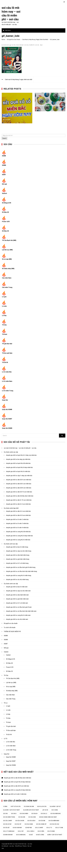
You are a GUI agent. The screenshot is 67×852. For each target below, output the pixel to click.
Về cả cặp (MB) (7, 259)
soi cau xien (32, 817)
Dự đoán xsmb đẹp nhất (11, 508)
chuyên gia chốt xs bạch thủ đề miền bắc (18, 463)
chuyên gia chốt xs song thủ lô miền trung (18, 575)
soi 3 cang (54, 810)
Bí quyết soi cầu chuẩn (10, 623)
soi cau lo (44, 813)
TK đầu (4, 325)
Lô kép (4, 315)
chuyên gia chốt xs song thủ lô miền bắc (18, 540)
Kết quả (4, 184)
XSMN (4, 165)
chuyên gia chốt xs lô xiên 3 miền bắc (17, 523)
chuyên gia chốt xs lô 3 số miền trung (17, 563)
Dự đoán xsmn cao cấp (11, 583)
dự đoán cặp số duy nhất (31, 810)
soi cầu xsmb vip (41, 824)
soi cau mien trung (9, 817)
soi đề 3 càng (40, 834)
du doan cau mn (29, 806)
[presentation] (59, 95)
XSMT (4, 174)
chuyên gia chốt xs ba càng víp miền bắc (18, 459)
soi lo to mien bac (8, 831)
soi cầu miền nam (54, 820)
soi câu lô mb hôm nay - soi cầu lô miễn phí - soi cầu (25, 45)
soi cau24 (34, 813)
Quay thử (5, 400)
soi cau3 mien (24, 813)
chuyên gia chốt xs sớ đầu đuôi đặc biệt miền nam (21, 611)
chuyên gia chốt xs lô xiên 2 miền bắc (49, 105)
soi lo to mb (59, 827)
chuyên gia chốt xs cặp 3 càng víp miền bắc (19, 475)
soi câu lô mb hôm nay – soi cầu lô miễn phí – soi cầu (20, 448)
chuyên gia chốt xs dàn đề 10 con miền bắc (19, 492)
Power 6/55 (6, 221)
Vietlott (4, 193)
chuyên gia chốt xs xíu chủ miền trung (17, 579)
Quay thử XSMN (7, 428)
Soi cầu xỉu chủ (54, 824)
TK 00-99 (5, 362)
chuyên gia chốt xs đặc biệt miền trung (17, 555)
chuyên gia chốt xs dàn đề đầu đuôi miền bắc (19, 496)
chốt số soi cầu (16, 806)
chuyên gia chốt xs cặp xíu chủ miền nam (18, 591)
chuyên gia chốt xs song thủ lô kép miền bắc (19, 536)
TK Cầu (6, 675)
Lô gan (4, 297)
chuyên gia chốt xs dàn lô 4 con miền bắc (18, 504)
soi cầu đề (6, 827)
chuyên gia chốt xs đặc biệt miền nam (17, 595)
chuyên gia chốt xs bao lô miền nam (16, 587)
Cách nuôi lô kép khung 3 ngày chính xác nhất (18, 79)
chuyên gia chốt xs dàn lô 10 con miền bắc (19, 500)
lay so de (45, 810)
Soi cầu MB (42, 820)
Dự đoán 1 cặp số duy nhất (11, 810)
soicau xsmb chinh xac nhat (48, 817)
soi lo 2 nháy (39, 827)
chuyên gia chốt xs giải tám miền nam (17, 599)
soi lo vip (21, 831)
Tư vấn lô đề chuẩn (9, 627)
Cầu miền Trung (7, 287)
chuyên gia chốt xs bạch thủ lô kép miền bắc (19, 467)
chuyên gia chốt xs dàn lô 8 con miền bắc (18, 515)
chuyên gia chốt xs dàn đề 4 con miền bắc (18, 480)
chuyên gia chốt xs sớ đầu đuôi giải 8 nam (19, 607)
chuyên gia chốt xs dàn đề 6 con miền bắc (18, 484)
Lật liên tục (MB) (7, 250)
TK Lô (5, 703)
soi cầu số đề (7, 824)
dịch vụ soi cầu (41, 806)
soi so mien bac (21, 834)
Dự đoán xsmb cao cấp (11, 452)
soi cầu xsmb (29, 824)
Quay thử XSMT (7, 419)
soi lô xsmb (51, 831)
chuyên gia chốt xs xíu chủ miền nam (17, 619)
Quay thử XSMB (7, 409)
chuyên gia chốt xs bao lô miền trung (17, 547)
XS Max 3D (5, 231)
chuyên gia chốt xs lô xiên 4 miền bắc (17, 527)
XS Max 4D (5, 212)
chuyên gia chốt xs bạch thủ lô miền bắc (18, 471)
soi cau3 (13, 813)
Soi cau (5, 813)
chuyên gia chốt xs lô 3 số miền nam (17, 603)
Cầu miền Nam (6, 278)
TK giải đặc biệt (7, 343)
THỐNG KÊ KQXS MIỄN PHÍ (12, 631)
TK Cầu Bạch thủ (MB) (9, 240)
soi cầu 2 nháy (7, 820)
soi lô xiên (41, 831)
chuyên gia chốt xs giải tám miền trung (17, 559)
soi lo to (49, 827)
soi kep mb (28, 827)
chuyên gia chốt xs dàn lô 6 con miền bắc (18, 511)
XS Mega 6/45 (6, 203)
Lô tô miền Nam (7, 381)
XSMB (4, 156)
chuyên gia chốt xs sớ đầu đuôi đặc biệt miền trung (21, 571)
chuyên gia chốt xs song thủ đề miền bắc (18, 531)
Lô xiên (4, 306)
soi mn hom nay (8, 834)
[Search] (62, 435)
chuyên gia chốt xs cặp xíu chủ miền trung (18, 551)
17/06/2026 (7, 110)
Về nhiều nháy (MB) (8, 268)
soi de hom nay (17, 827)
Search (4, 138)
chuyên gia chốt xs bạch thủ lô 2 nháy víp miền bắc (21, 455)
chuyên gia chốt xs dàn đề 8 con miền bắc (18, 488)
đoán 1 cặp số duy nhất (54, 834)
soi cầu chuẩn (19, 820)
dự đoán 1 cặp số (55, 806)
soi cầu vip (18, 824)
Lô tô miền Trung (7, 391)
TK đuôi (4, 334)
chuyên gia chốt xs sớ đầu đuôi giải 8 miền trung (20, 567)
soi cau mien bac (55, 813)
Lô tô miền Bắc (7, 372)
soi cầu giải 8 (31, 820)
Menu (8, 30)
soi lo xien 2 (30, 831)
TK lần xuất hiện (7, 353)
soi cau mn (21, 817)
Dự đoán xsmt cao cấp (11, 544)
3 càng (5, 806)
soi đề (31, 834)
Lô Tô (5, 738)
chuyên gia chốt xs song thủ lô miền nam (18, 615)
